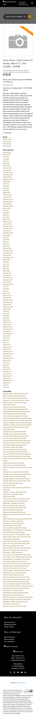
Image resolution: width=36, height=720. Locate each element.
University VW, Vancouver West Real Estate (16, 577)
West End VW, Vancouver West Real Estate (16, 588)
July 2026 (6, 157)
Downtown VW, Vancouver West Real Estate (16, 443)
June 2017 (6, 387)
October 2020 (7, 304)
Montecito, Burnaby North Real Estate (14, 512)
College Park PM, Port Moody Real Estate (15, 427)
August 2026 (7, 154)
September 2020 (8, 307)
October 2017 (7, 378)
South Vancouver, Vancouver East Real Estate (16, 563)
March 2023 (6, 246)
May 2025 (6, 188)
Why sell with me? (9, 637)
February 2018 (7, 371)
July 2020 (6, 311)
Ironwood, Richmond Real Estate (13, 483)
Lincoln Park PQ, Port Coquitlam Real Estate (16, 499)
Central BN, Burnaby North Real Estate (14, 414)
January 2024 (7, 224)
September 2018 (8, 358)
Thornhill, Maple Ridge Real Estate (13, 575)
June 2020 (6, 313)
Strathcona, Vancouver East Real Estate (15, 568)
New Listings (7, 141)
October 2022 (7, 255)
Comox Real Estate (9, 429)
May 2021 (6, 291)
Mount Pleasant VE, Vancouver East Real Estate (17, 519)
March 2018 (6, 369)
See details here (8, 85)
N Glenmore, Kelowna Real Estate (13, 521)
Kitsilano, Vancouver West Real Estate (14, 492)
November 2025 (8, 175)
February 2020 (7, 322)
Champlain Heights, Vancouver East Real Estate (17, 423)
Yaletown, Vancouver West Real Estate (14, 606)
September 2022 (8, 257)
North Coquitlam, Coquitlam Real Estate (15, 528)
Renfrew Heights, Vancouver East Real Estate (17, 548)
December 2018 (8, 351)
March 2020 (6, 320)
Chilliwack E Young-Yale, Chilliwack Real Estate (17, 425)
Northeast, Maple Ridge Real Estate (14, 532)
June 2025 (6, 186)
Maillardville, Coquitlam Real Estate (13, 503)
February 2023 (7, 248)
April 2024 (6, 217)
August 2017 (7, 383)
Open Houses (7, 144)
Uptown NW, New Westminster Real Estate (16, 581)
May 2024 (6, 215)
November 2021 (8, 280)
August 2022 (7, 260)
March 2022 (6, 271)
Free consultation (9, 641)
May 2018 (6, 365)
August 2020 (7, 309)
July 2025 (6, 184)
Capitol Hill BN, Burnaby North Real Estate (15, 409)
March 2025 (6, 193)
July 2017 (6, 385)
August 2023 (7, 235)
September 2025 (8, 179)
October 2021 (7, 282)
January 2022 (7, 275)
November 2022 (8, 253)
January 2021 (7, 298)
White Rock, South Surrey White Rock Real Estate (18, 597)
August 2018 (7, 360)
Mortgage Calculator (10, 624)
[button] (10, 672)
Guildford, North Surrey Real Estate (13, 463)
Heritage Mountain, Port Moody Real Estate (16, 479)
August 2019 (7, 336)
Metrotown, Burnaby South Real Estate (14, 508)
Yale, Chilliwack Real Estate (11, 604)
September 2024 (8, 206)
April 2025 (6, 190)
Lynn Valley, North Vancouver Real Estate (15, 501)
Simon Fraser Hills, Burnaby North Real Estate (17, 555)
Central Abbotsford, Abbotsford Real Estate (16, 411)
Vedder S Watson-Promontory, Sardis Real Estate (18, 586)
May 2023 (6, 242)
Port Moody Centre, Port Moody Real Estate (16, 534)
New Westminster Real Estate (12, 525)
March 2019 (6, 345)
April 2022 (6, 269)
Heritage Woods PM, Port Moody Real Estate (17, 481)
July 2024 (6, 210)
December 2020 (8, 300)
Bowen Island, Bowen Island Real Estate (15, 398)
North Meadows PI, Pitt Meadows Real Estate (17, 530)
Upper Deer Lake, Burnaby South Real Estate (16, 579)
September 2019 (8, 333)
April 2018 (6, 367)
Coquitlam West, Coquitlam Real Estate (15, 434)
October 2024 (7, 204)
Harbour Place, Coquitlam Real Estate (14, 465)
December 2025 (8, 172)
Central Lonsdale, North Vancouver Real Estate (17, 418)
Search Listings (9, 627)
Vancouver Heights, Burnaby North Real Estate (17, 584)
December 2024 (8, 199)
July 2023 (6, 237)
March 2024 (6, 219)
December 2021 (8, 277)
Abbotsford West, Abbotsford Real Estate (15, 393)
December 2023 (8, 226)
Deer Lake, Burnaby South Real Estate (14, 438)
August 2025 (7, 181)
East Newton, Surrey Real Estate (13, 447)
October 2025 (7, 177)
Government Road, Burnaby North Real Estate (16, 456)
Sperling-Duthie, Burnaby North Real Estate (16, 566)
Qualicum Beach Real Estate (11, 539)
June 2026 (6, 159)
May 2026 (6, 161)
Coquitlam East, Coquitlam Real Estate (14, 432)
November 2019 (8, 329)
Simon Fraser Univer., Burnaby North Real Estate (17, 557)
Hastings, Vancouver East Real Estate (14, 476)
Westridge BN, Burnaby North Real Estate (15, 593)
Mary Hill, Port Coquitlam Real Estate (14, 505)
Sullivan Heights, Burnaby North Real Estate (16, 570)
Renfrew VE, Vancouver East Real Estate (15, 550)
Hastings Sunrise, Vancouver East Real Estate (17, 474)
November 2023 (8, 228)
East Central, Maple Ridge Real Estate (14, 445)
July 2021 (6, 286)
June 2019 (6, 338)
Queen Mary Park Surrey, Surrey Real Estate (16, 541)
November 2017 (8, 376)
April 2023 (6, 244)
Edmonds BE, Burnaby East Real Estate (15, 449)
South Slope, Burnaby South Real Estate (15, 561)
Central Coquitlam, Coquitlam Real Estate (15, 416)
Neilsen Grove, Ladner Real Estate (13, 523)
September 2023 (8, 233)
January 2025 (7, 197)
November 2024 (8, 201)
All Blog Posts (7, 139)
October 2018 (7, 356)
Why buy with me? (9, 622)
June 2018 (6, 363)
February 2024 (7, 222)
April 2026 (6, 163)
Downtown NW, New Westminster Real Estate (17, 441)
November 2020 (8, 302)
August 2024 (7, 208)
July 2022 (6, 262)
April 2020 (6, 318)
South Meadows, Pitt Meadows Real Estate (16, 559)
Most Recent (7, 152)
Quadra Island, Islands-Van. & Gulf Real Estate (17, 537)
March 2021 (6, 293)
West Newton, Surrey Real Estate (13, 590)
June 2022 (6, 264)
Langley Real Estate (9, 496)
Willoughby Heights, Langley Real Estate (15, 602)
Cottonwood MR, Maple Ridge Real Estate (15, 436)
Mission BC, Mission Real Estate (13, 510)
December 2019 (8, 327)
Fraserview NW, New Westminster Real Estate (17, 454)
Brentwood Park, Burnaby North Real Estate (16, 400)
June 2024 (6, 213)
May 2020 (6, 316)
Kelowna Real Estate (9, 485)
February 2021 (7, 295)
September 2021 (8, 284)
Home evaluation (9, 639)
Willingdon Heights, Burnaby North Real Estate (17, 599)
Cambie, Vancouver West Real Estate (14, 407)
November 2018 (8, 354)
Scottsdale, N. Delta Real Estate (12, 552)
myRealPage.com (21, 682)
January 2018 (7, 374)
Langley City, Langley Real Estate (13, 494)
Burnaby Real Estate (9, 405)
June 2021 (6, 289)
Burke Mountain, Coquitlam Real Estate (14, 402)
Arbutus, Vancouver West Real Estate (14, 396)
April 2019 (6, 342)
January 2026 (7, 170)
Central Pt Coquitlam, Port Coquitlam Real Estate (17, 420)
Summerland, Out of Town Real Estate (14, 573)
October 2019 (7, 331)
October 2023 (7, 231)
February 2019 (7, 347)
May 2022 (6, 266)
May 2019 (6, 340)
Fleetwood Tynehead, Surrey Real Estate (15, 452)
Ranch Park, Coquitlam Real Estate (13, 546)
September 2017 (8, 380)
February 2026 (7, 168)
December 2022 (8, 251)
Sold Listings (7, 146)
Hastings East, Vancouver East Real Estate (19, 72)
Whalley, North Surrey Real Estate (13, 595)
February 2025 (7, 195)
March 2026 (6, 166)
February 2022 (7, 273)
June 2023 (6, 239)
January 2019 (7, 349)
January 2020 (7, 325)
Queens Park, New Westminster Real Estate (16, 543)
